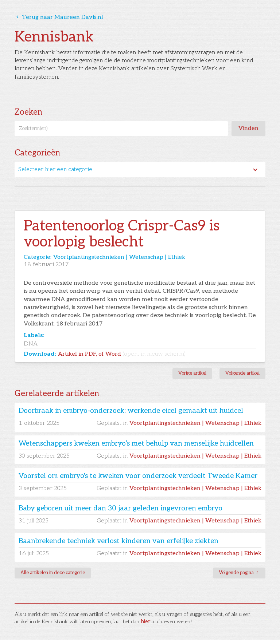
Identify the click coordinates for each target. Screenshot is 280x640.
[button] (140, 169)
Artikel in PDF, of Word (122, 354)
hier (145, 622)
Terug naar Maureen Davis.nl (59, 17)
